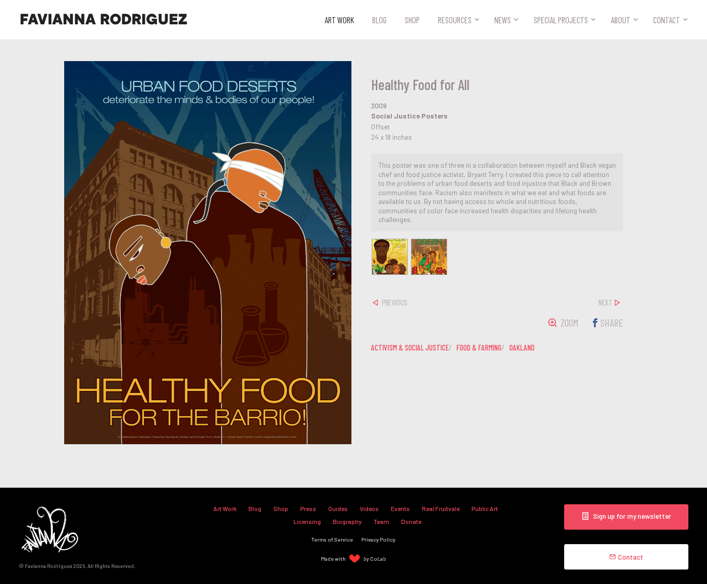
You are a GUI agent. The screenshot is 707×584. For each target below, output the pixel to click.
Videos (369, 508)
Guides (338, 508)
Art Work (339, 19)
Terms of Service (332, 539)
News (502, 19)
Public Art (485, 508)
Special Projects (561, 19)
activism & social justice (410, 347)
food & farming (479, 347)
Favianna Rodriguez (103, 19)
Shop (412, 19)
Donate (411, 521)
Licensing (307, 521)
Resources (455, 19)
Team (381, 521)
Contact (666, 19)
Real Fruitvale (441, 508)
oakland (522, 347)
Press (308, 508)
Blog (379, 19)
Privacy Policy (378, 539)
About (620, 19)
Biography (347, 521)
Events (400, 508)
